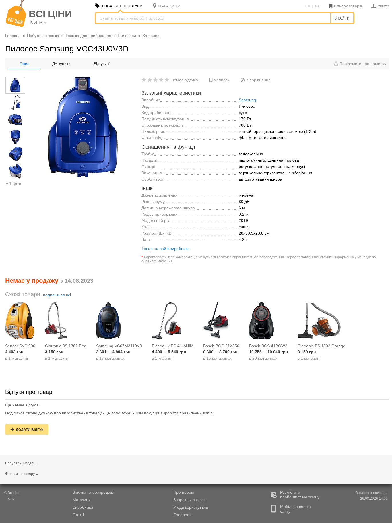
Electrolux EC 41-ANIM (172, 346)
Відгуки (102, 63)
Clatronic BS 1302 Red (65, 346)
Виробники (83, 507)
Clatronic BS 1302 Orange (321, 346)
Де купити (61, 63)
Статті (78, 514)
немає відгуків (185, 80)
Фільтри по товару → (22, 474)
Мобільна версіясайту (295, 509)
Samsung (247, 100)
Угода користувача (190, 507)
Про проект (184, 492)
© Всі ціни (12, 493)
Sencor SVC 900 (20, 346)
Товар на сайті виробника (165, 248)
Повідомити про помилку (362, 63)
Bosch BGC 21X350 (221, 346)
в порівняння (258, 80)
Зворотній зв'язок (189, 499)
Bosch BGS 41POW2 (268, 346)
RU (318, 6)
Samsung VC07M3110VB (119, 346)
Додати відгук (29, 430)
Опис (24, 63)
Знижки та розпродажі (93, 492)
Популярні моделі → (22, 463)
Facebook (182, 514)
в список (221, 80)
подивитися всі (57, 295)
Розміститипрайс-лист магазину (299, 494)
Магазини (82, 499)
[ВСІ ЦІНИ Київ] (16, 25)
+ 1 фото (14, 183)
